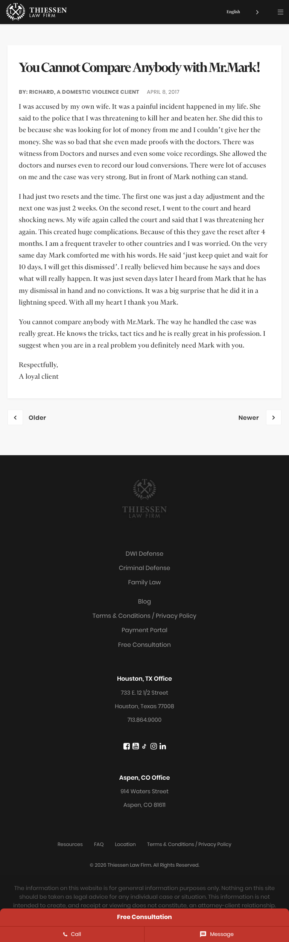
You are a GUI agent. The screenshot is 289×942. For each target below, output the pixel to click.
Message (222, 934)
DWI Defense (144, 553)
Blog (144, 601)
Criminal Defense (144, 568)
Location (125, 844)
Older (37, 417)
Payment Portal (144, 630)
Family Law (144, 582)
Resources (70, 844)
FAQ (98, 844)
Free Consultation (144, 644)
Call (76, 934)
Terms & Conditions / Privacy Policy (144, 615)
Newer (249, 417)
